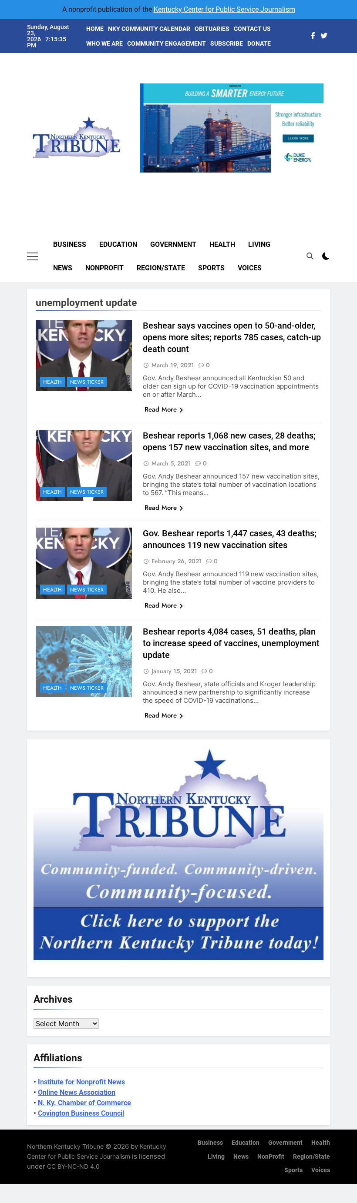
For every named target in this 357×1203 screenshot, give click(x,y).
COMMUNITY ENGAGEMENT (166, 43)
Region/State (161, 268)
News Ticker (87, 382)
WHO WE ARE (104, 43)
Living (259, 244)
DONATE (259, 43)
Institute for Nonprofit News (81, 1082)
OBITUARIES (212, 28)
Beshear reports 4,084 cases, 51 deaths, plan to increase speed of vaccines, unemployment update (231, 643)
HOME (95, 28)
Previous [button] (150, 172)
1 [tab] (202, 177)
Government (173, 244)
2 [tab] (218, 177)
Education (118, 244)
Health (222, 244)
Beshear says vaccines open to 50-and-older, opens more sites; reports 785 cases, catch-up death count (232, 337)
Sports (211, 268)
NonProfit (104, 268)
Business (69, 244)
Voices (250, 268)
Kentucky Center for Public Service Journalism (224, 9)
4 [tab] (251, 177)
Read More (161, 409)
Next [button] (313, 172)
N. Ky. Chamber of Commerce (84, 1103)
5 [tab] (267, 177)
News (62, 268)
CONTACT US (252, 28)
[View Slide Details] (231, 128)
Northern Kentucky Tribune (65, 1146)
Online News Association (76, 1092)
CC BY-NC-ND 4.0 (73, 1166)
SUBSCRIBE (226, 43)
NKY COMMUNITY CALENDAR (149, 28)
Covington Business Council (81, 1113)
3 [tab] (234, 177)
